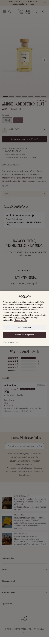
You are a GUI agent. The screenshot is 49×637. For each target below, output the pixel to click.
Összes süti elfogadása (24, 335)
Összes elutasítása (11, 342)
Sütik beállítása (24, 327)
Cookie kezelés (21, 320)
